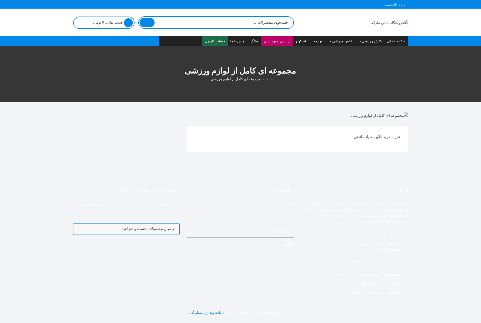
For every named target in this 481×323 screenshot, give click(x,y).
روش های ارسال (281, 217)
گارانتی (288, 245)
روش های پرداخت (280, 203)
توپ (319, 41)
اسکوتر (300, 41)
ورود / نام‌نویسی (395, 4)
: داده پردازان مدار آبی (207, 312)
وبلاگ (255, 41)
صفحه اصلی (396, 41)
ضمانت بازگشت (281, 231)
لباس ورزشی (342, 41)
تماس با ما (238, 41)
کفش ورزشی (372, 41)
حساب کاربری (214, 41)
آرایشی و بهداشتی (277, 41)
